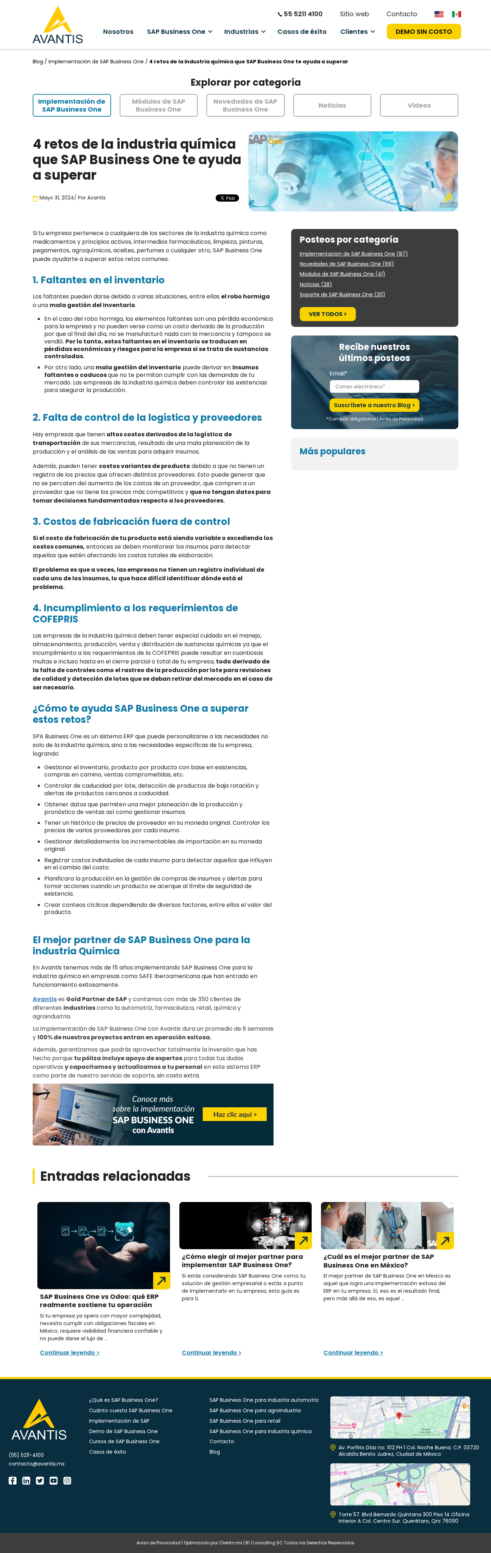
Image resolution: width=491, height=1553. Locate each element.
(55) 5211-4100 (26, 1455)
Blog (215, 1451)
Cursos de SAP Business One (124, 1441)
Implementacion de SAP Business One (354, 254)
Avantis (96, 197)
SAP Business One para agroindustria (255, 1410)
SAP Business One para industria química (261, 1431)
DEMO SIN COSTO (424, 31)
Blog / (41, 61)
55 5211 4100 (302, 13)
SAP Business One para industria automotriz (264, 1400)
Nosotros (118, 31)
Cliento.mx (230, 1543)
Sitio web (354, 13)
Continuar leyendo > (70, 1353)
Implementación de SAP (119, 1420)
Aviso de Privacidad (401, 419)
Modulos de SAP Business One (342, 274)
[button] (71, 105)
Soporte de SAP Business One (342, 294)
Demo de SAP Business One (123, 1431)
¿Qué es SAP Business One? (123, 1400)
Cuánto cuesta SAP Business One (131, 1410)
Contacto (401, 13)
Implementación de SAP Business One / (99, 61)
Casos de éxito (302, 31)
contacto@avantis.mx (37, 1463)
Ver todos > (328, 314)
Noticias (316, 284)
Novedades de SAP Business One (347, 264)
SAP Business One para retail (245, 1420)
